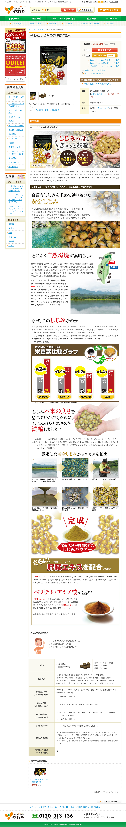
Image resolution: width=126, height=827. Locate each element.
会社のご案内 (35, 23)
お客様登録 (85, 10)
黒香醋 (11, 121)
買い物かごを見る (109, 10)
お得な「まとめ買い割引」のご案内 (104, 63)
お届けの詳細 (96, 94)
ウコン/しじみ (38, 29)
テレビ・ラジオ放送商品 (63, 19)
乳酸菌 (11, 143)
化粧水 (11, 228)
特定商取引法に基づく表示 (89, 807)
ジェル (11, 246)
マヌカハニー (14, 162)
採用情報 (52, 23)
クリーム (12, 237)
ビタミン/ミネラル (16, 126)
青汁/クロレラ (14, 147)
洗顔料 (11, 241)
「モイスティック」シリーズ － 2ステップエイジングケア (15, 209)
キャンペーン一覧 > (15, 79)
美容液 (11, 224)
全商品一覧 (36, 19)
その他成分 (13, 167)
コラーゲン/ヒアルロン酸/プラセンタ (16, 153)
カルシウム (13, 139)
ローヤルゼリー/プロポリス (16, 98)
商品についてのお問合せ (95, 70)
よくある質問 (17, 23)
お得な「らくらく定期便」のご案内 (104, 60)
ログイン (68, 10)
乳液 (10, 233)
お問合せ (110, 23)
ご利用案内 (90, 19)
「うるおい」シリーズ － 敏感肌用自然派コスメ (15, 188)
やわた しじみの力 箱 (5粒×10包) (97, 84)
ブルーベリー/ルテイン (16, 111)
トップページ (15, 19)
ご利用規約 (68, 23)
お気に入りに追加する (94, 73)
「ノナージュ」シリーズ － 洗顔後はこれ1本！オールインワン (15, 198)
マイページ (111, 19)
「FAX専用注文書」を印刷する (46, 110)
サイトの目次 (64, 807)
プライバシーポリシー (89, 23)
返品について (103, 108)
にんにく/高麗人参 (16, 130)
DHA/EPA (12, 158)
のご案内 (104, 66)
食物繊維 (12, 134)
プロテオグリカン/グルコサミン (16, 105)
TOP (30, 29)
